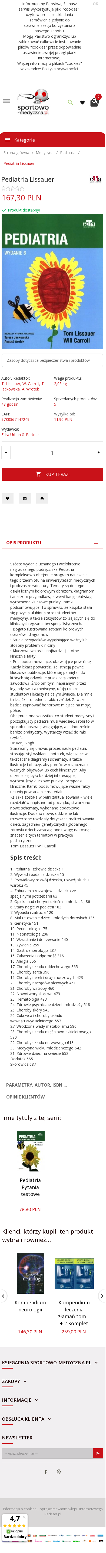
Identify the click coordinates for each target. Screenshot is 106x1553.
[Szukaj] (70, 102)
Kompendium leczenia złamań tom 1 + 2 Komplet (74, 1313)
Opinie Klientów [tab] (25, 1097)
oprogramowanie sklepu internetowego (71, 1508)
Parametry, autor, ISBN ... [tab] (36, 1085)
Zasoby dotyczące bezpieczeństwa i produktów (48, 360)
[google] (59, 1472)
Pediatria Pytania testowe (30, 1187)
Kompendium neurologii (30, 1306)
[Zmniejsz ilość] (6, 452)
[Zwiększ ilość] (98, 452)
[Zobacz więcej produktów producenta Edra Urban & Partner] (95, 178)
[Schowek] (83, 102)
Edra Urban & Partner (20, 434)
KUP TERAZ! (57, 474)
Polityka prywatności (60, 68)
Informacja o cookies (19, 1508)
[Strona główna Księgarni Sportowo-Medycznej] (33, 101)
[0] (94, 101)
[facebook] (45, 1472)
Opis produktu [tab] (23, 543)
